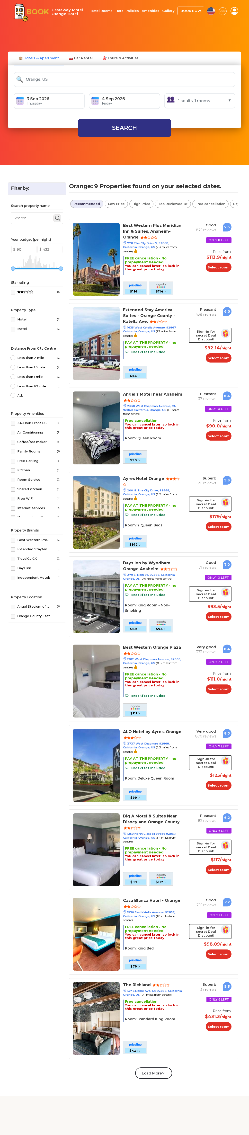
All (20, 395)
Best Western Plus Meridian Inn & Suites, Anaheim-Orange (152, 231)
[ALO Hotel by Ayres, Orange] (96, 765)
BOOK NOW (191, 11)
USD (223, 11)
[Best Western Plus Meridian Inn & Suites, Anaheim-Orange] (96, 259)
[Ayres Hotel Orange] (96, 512)
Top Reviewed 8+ (173, 204)
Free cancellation (210, 204)
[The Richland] (96, 1018)
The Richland (137, 985)
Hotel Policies (127, 11)
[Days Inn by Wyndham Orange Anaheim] (96, 596)
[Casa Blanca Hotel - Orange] (96, 933)
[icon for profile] (234, 11)
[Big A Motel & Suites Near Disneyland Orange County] (96, 849)
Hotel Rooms (102, 11)
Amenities (150, 11)
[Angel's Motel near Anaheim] (96, 427)
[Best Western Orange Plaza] (96, 680)
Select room (219, 267)
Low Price (116, 204)
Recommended (86, 204)
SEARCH (124, 127)
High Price (141, 204)
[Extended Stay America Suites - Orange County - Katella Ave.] (96, 343)
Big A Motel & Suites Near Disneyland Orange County (151, 819)
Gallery (168, 11)
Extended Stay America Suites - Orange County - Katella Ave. (149, 316)
